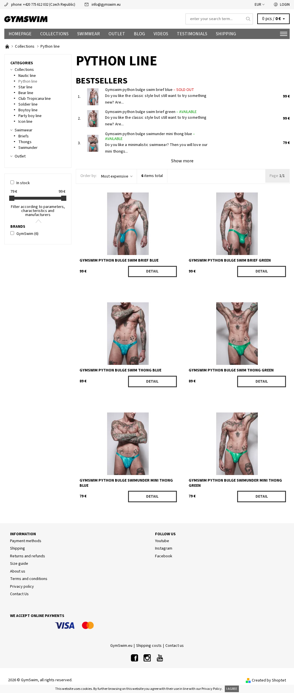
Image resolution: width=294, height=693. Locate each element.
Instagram (163, 548)
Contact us (174, 646)
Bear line (25, 93)
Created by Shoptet (269, 680)
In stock (23, 183)
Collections (54, 34)
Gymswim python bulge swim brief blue (149, 90)
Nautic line (27, 76)
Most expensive (114, 176)
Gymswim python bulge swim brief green (151, 112)
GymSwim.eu (121, 646)
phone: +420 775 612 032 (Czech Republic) (43, 4)
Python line (27, 81)
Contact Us (19, 594)
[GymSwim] (75, 19)
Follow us (165, 534)
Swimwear (88, 34)
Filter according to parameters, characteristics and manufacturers (38, 211)
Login (285, 4)
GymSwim (27, 234)
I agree (231, 688)
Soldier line (28, 104)
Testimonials (192, 34)
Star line (25, 87)
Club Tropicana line (34, 99)
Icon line (25, 121)
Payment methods (25, 541)
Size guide (19, 564)
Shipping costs (149, 646)
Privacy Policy (212, 688)
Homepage (20, 34)
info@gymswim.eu (106, 4)
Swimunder (28, 148)
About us (17, 571)
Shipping (226, 34)
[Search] (248, 18)
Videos (161, 34)
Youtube (162, 541)
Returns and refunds (27, 556)
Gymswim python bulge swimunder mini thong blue (150, 136)
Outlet (117, 34)
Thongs (25, 142)
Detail (152, 271)
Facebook (163, 556)
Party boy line (30, 116)
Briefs (23, 136)
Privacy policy (22, 586)
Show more (182, 161)
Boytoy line (28, 110)
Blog (139, 34)
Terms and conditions (28, 579)
